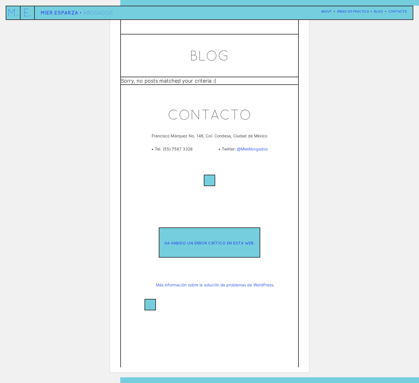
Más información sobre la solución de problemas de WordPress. (215, 284)
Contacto (397, 11)
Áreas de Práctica (353, 11)
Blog (378, 11)
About (326, 11)
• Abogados (76, 13)
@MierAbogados (252, 148)
